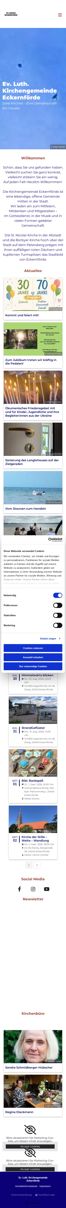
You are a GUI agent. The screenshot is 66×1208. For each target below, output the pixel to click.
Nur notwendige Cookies (33, 666)
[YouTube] (47, 889)
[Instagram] (33, 889)
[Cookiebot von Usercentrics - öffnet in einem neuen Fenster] (48, 540)
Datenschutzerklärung (21, 1194)
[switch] (57, 605)
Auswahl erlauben (33, 657)
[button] (44, 15)
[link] (30, 1130)
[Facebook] (19, 889)
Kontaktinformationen (26, 1186)
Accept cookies (30, 1146)
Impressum (45, 1186)
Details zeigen (48, 638)
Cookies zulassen (33, 648)
